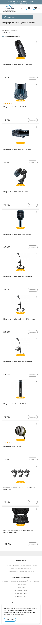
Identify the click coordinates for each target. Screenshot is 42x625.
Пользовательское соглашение (17, 571)
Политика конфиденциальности (21, 568)
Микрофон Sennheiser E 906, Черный (17, 234)
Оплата (23, 565)
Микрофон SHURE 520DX (12, 446)
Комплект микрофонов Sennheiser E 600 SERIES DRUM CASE (18, 531)
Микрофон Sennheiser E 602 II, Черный (17, 64)
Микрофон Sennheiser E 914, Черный (17, 404)
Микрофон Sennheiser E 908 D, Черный (17, 361)
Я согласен (9, 620)
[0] (34, 8)
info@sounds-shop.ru (21, 590)
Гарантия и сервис (31, 565)
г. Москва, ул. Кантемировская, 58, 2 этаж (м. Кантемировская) (21, 581)
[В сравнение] (36, 42)
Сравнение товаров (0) (12, 36)
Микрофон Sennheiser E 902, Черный (17, 149)
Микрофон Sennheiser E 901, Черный (16, 107)
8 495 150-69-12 (16, 3)
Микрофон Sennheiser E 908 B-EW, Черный (19, 319)
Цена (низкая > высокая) (17, 37)
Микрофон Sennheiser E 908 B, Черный (17, 276)
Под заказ (32, 77)
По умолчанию (14, 34)
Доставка (16, 565)
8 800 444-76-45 (26, 3)
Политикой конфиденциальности (14, 614)
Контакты (31, 571)
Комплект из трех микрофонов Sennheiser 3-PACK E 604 (20, 489)
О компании (8, 565)
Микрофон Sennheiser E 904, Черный (17, 192)
